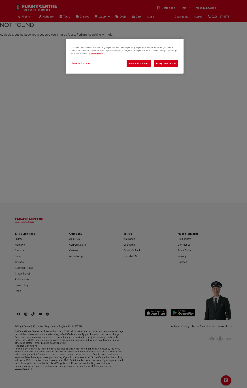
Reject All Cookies (139, 63)
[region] (125, 56)
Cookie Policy (96, 53)
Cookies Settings (80, 63)
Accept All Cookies (166, 63)
